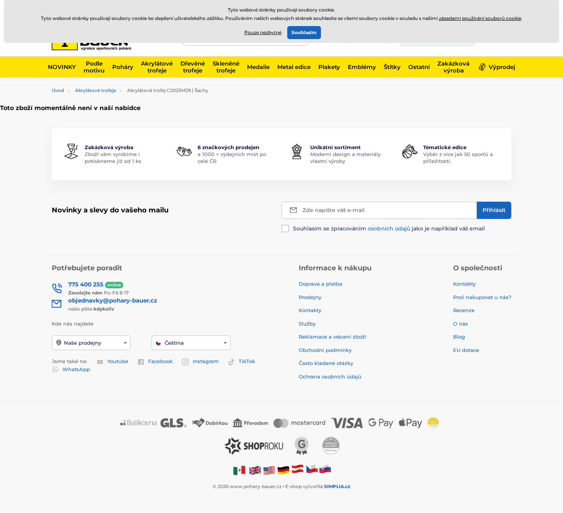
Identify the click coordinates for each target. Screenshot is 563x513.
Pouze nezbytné (263, 32)
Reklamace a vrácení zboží (333, 337)
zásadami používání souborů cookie (480, 18)
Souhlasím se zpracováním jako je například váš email (389, 228)
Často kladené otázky (326, 363)
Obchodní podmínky (325, 350)
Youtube (117, 361)
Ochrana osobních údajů (330, 376)
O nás (460, 324)
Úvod (58, 90)
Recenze (464, 310)
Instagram (206, 361)
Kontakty (310, 310)
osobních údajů (389, 228)
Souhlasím (304, 32)
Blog (459, 337)
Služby (307, 324)
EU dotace (466, 350)
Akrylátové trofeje (95, 90)
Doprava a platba (320, 284)
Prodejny (310, 297)
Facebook (160, 361)
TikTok (247, 361)
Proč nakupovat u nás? (482, 297)
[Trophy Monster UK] (255, 470)
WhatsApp (76, 369)
